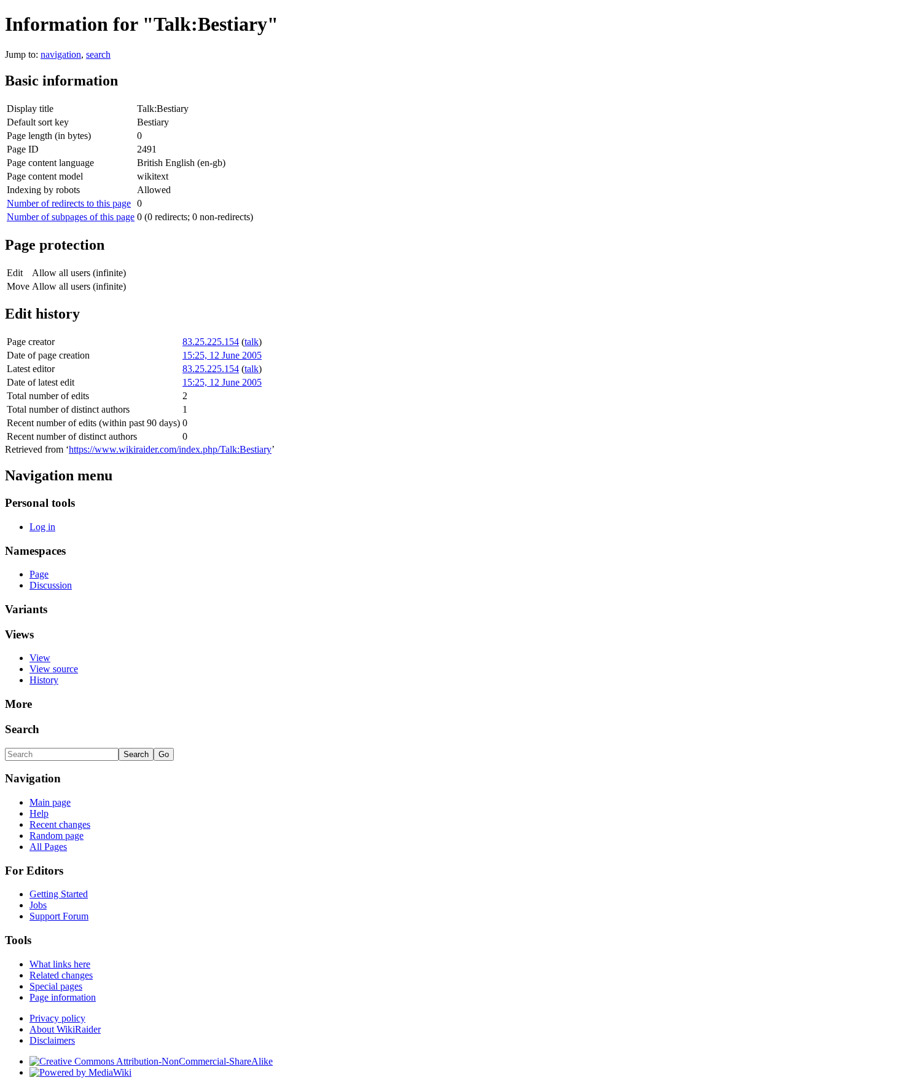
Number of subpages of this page (71, 217)
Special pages (55, 986)
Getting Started (58, 894)
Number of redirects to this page (69, 203)
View (39, 658)
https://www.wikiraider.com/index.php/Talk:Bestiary (170, 449)
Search (22, 729)
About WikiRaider (65, 1029)
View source (53, 669)
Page (39, 574)
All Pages (48, 846)
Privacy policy (57, 1018)
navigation (61, 54)
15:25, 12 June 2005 (222, 355)
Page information (62, 997)
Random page (56, 835)
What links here (59, 964)
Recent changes (59, 824)
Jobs (38, 905)
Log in (42, 527)
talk (251, 341)
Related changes (61, 975)
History (43, 680)
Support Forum (58, 916)
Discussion (50, 585)
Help (39, 813)
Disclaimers (52, 1040)
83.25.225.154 (210, 341)
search (98, 54)
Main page (50, 802)
